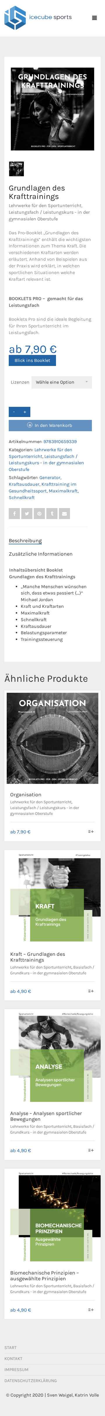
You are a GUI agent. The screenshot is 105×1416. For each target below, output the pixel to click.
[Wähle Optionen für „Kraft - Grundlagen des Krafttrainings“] (91, 991)
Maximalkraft (63, 491)
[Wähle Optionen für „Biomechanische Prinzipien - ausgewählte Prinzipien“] (91, 1310)
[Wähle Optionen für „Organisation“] (91, 832)
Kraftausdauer (24, 484)
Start (10, 1347)
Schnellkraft (22, 497)
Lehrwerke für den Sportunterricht (45, 205)
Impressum (16, 1369)
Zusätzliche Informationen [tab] (41, 554)
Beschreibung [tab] (25, 540)
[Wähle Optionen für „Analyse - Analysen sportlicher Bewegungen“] (91, 1150)
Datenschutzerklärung (30, 1380)
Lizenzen (20, 382)
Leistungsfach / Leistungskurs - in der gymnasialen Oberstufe (46, 463)
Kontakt (13, 1358)
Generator (49, 477)
